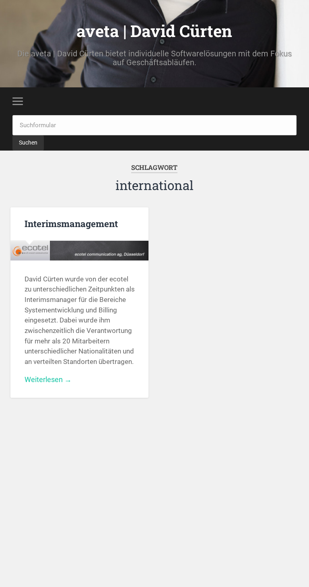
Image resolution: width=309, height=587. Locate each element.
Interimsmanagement (71, 223)
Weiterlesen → (48, 379)
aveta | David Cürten (154, 30)
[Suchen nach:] (154, 124)
